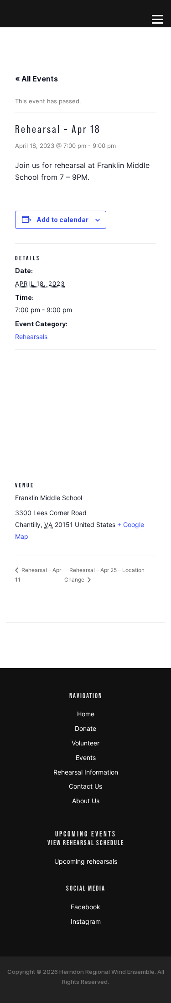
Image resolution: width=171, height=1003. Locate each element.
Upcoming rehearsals (85, 861)
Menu (157, 19)
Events (86, 757)
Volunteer (85, 743)
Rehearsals (31, 336)
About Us (85, 801)
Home (85, 714)
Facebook (85, 907)
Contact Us (85, 786)
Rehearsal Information (85, 772)
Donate (85, 728)
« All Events (36, 78)
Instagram (86, 921)
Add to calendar (62, 219)
